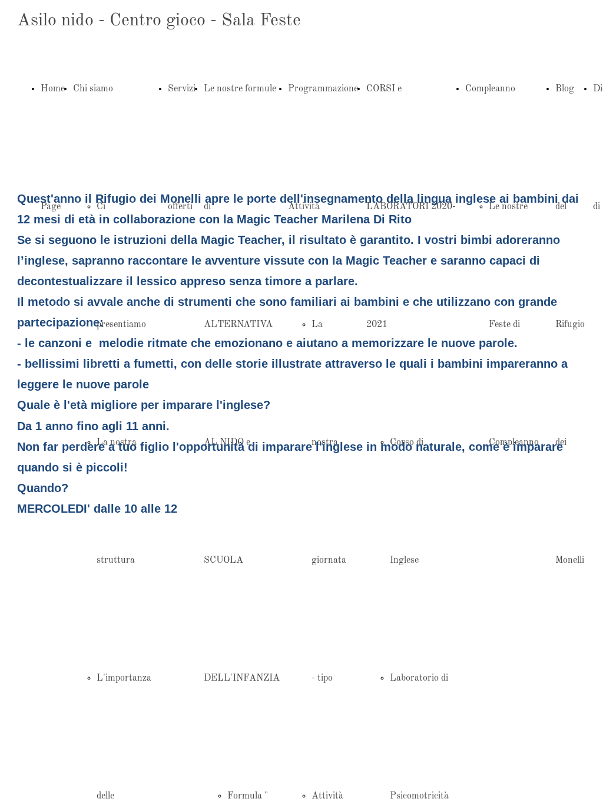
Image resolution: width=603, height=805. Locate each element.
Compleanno (490, 89)
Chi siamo (93, 89)
